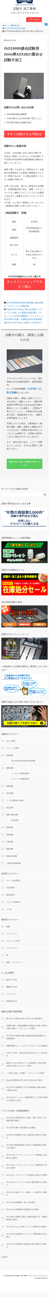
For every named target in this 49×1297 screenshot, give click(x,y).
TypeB (9, 309)
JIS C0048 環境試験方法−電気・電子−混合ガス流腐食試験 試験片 (26, 1119)
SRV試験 (15, 820)
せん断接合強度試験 (27, 313)
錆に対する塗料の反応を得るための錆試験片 (24, 1018)
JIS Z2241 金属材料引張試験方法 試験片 (22, 1209)
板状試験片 (10, 895)
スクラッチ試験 (12, 748)
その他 (8, 909)
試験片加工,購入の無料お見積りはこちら (25, 463)
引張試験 (9, 842)
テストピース (36, 316)
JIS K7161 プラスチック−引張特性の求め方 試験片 (27, 1175)
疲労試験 (9, 808)
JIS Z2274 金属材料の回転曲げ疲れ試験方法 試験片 (26, 1245)
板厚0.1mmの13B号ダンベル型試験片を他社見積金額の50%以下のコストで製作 (26, 1064)
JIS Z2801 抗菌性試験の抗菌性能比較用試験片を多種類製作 (26, 1037)
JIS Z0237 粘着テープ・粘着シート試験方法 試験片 (26, 1193)
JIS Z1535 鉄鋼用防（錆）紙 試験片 (21, 1202)
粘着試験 (9, 786)
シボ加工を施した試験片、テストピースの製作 (25, 1073)
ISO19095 (8, 319)
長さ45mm (18, 322)
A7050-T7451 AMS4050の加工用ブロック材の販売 (26, 1054)
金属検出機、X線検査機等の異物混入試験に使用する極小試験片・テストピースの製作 (26, 1027)
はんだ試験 (10, 741)
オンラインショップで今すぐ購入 (24, 284)
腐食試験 (9, 849)
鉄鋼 (8, 926)
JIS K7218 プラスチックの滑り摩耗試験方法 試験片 (26, 1183)
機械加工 (25, 316)
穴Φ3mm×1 (36, 322)
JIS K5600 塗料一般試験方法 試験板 (21, 1128)
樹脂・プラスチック (14, 962)
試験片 (27, 322)
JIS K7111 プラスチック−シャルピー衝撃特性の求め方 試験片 (26, 1166)
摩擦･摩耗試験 (12, 815)
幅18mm (8, 322)
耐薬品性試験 (11, 856)
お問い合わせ (34, 19)
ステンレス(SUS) (13, 941)
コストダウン (11, 994)
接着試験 (25, 306)
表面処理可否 (11, 1001)
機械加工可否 (11, 987)
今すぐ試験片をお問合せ (24, 134)
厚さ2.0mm (18, 309)
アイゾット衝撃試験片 (20, 779)
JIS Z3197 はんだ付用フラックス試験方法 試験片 (26, 1227)
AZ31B (16, 316)
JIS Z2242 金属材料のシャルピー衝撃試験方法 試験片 (26, 1235)
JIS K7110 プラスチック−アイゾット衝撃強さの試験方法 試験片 (26, 1156)
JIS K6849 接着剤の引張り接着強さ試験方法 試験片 (26, 1136)
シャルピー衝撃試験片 (20, 773)
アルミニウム (11, 934)
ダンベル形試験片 (13, 880)
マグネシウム (13, 306)
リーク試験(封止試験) (15, 800)
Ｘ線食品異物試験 (13, 863)
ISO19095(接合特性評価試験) (20, 303)
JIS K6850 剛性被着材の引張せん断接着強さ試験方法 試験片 (26, 1146)
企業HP (4, 1257)
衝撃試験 (9, 768)
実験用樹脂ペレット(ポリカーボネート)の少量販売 (27, 1046)
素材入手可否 (11, 980)
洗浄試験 (9, 793)
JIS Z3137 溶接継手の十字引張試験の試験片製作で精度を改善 (26, 1088)
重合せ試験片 (31, 309)
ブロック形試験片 (13, 902)
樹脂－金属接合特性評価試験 (28, 319)
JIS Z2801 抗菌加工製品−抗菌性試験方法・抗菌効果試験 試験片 (26, 1218)
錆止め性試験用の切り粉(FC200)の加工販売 (24, 1080)
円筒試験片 (10, 888)
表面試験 (9, 835)
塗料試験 (9, 827)
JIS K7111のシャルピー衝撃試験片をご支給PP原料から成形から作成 (27, 1098)
